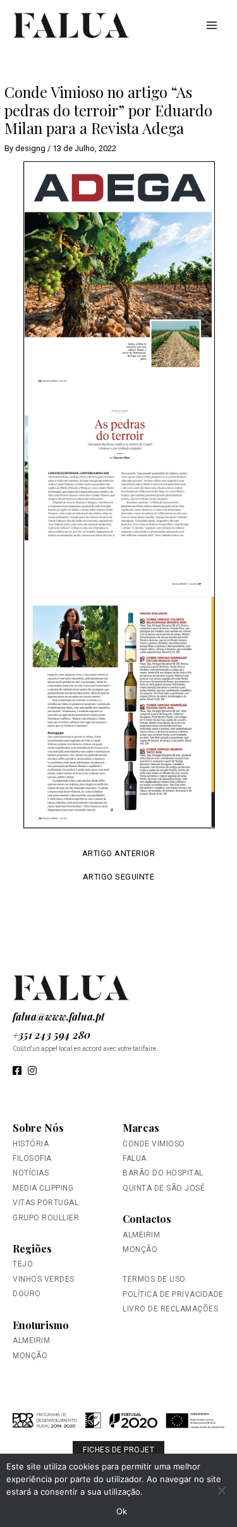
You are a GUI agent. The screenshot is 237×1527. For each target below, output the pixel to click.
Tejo (23, 1264)
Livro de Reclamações (170, 1308)
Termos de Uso (154, 1279)
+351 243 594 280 (51, 1034)
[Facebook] (17, 1071)
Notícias (31, 1172)
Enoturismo (41, 1325)
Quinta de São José (164, 1188)
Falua (135, 1158)
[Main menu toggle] (212, 25)
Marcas (141, 1127)
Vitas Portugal (45, 1202)
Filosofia (32, 1158)
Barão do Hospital (163, 1172)
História (31, 1143)
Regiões (32, 1248)
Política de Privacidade (173, 1294)
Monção (30, 1355)
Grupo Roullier (46, 1217)
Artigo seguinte (119, 877)
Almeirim (31, 1340)
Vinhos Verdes (44, 1279)
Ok (122, 1511)
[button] (118, 1426)
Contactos (147, 1218)
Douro (27, 1293)
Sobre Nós (38, 1127)
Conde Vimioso (154, 1143)
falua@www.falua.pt (59, 1016)
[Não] (221, 1490)
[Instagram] (32, 1071)
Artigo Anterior (118, 854)
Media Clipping (43, 1188)
